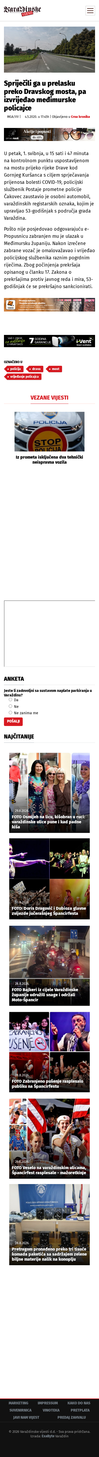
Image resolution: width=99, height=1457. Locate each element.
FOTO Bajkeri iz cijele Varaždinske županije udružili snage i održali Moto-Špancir (45, 994)
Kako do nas (79, 1403)
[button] (8, 438)
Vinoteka (51, 1410)
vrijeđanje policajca (24, 377)
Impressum (48, 1403)
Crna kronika (80, 117)
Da (15, 700)
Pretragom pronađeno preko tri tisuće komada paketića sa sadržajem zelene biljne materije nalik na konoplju (49, 1254)
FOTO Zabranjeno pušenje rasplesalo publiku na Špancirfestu (47, 1084)
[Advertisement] (49, 532)
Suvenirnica (20, 1410)
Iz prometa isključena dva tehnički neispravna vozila (49, 460)
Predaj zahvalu (72, 1417)
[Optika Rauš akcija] (49, 134)
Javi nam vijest (26, 1417)
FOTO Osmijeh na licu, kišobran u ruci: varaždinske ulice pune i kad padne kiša (48, 821)
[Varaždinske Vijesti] (22, 9)
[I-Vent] (49, 341)
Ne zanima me (25, 713)
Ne (16, 706)
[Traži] (55, 10)
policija (15, 369)
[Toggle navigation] (90, 10)
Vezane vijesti (49, 397)
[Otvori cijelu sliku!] (49, 49)
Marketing (18, 1403)
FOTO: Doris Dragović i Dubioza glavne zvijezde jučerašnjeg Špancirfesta (49, 911)
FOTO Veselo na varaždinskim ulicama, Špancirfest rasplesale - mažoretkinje (49, 1170)
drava (36, 369)
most (55, 369)
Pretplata (80, 1410)
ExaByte (48, 1436)
